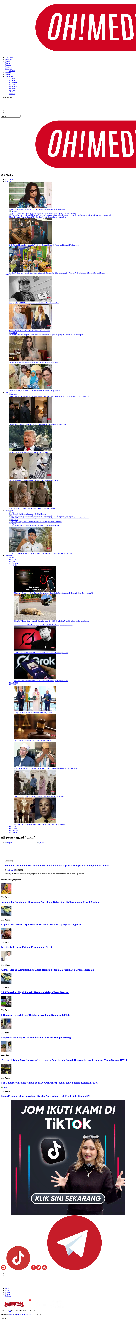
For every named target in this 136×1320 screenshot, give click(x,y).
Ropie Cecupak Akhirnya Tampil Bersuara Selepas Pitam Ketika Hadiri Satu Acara (37, 209)
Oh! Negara (9, 510)
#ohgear (12, 78)
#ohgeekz (8, 67)
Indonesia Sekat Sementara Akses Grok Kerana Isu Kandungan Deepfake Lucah (41, 681)
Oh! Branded (13, 563)
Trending (8, 181)
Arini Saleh (11, 870)
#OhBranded (13, 92)
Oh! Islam (12, 685)
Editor (7, 1290)
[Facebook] (33, 1269)
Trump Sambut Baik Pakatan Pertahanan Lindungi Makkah (33, 712)
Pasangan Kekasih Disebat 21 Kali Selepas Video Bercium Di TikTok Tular (39, 796)
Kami (7, 1288)
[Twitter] (39, 1269)
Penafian (8, 1294)
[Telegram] (74, 1269)
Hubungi (8, 1296)
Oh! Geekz (13, 565)
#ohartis (7, 61)
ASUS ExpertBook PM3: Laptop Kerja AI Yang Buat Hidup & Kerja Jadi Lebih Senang (43, 625)
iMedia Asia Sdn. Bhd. (24, 1314)
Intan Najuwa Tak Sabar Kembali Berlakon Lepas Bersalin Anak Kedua (33, 363)
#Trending (8, 59)
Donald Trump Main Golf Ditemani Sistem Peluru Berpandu (29, 452)
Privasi (7, 1292)
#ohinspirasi (13, 86)
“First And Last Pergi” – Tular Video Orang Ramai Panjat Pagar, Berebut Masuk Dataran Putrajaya (42, 213)
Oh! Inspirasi (13, 683)
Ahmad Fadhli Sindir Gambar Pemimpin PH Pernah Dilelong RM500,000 (34, 525)
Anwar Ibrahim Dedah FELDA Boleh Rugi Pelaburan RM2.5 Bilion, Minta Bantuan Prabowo (41, 553)
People (11, 1314)
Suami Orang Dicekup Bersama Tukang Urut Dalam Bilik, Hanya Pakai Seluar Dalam (38, 424)
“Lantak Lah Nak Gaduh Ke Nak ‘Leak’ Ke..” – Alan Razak (29, 331)
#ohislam (8, 65)
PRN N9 (12, 71)
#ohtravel (8, 73)
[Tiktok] (18, 1269)
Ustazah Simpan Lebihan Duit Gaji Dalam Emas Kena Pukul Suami (32, 508)
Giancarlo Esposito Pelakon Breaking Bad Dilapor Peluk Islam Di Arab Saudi (40, 824)
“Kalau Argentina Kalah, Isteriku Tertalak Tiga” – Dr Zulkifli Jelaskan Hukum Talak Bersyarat (45, 768)
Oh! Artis (8, 275)
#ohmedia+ (9, 76)
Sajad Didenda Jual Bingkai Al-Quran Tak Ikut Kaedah (32, 740)
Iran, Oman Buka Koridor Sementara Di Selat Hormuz (27, 514)
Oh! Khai (12, 826)
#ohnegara (8, 69)
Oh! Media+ (9, 555)
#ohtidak (8, 63)
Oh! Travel (13, 832)
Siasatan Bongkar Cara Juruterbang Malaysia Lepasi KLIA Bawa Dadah (33, 480)
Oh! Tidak (8, 392)
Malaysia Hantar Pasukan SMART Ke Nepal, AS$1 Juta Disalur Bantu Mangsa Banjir (38, 217)
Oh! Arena (12, 559)
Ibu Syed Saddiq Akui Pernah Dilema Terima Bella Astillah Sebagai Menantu (35, 390)
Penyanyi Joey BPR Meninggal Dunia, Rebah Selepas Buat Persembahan (34, 303)
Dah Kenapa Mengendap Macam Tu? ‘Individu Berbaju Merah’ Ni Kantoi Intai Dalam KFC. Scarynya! (44, 245)
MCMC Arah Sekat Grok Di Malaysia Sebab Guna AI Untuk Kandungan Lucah (41, 653)
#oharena (8, 74)
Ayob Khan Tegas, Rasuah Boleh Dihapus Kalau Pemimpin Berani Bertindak (35, 522)
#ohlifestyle (13, 82)
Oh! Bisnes (13, 561)
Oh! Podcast (13, 830)
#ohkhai (12, 94)
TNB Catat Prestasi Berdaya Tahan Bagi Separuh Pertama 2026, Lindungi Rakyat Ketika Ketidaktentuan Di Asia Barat (49, 518)
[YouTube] (44, 1269)
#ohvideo (12, 90)
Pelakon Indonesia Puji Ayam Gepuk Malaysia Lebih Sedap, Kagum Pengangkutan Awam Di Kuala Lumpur (46, 335)
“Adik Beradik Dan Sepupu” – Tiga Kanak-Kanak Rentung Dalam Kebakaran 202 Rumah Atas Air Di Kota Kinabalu (49, 396)
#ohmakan (12, 88)
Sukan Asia (9, 57)
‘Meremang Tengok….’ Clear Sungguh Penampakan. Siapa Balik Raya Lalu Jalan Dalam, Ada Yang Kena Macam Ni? (54, 593)
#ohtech (12, 80)
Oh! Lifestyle (13, 828)
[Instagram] (3, 1269)
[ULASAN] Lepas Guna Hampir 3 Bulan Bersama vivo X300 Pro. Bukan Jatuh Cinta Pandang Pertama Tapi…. (51, 621)
